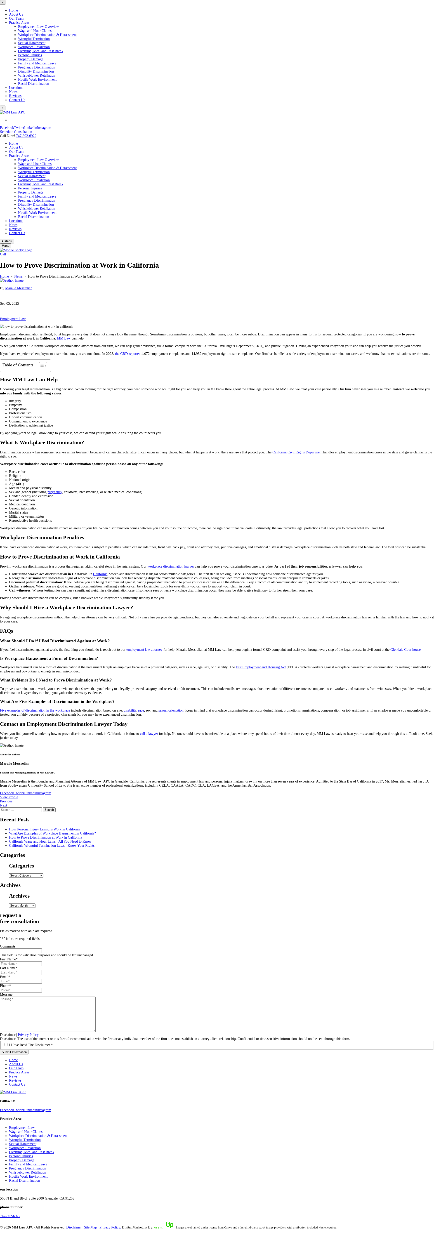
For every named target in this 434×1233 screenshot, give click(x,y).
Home (13, 10)
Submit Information (14, 1052)
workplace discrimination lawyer (170, 566)
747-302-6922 (26, 136)
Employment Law (13, 319)
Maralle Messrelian (18, 288)
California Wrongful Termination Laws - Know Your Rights (51, 845)
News (13, 92)
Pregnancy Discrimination (36, 67)
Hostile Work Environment (37, 79)
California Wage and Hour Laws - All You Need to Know (50, 841)
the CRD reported (128, 354)
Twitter (19, 128)
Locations (16, 88)
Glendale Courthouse (405, 649)
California (100, 574)
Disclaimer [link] (74, 1227)
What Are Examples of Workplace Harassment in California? (52, 833)
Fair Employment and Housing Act (261, 667)
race (141, 710)
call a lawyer (149, 734)
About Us (16, 14)
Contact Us (17, 100)
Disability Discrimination (36, 71)
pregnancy (54, 492)
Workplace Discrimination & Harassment (47, 35)
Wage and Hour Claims (35, 31)
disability (130, 710)
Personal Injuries (30, 55)
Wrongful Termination (34, 39)
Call (3, 254)
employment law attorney (144, 649)
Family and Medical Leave (37, 63)
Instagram (44, 128)
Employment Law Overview (38, 26)
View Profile (9, 797)
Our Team (16, 18)
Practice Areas (19, 22)
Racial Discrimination (33, 83)
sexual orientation (171, 710)
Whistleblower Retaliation (36, 75)
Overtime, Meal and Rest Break (40, 51)
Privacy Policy (28, 1035)
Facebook (7, 128)
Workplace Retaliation (34, 47)
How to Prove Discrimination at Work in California (45, 837)
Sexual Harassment (31, 43)
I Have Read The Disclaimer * (31, 1045)
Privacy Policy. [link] (110, 1227)
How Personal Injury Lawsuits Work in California (44, 829)
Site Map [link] (90, 1227)
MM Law (64, 338)
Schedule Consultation (16, 132)
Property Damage (30, 59)
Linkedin (30, 128)
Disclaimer (7, 1035)
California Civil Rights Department (297, 452)
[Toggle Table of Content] (40, 366)
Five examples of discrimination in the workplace (35, 710)
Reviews (15, 96)
